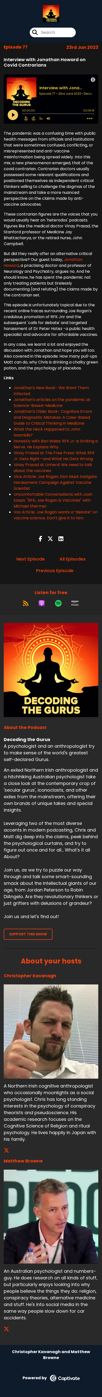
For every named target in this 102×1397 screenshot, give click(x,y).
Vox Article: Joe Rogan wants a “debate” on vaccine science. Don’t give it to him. (56, 515)
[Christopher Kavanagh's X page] (9, 1150)
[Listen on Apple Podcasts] (41, 603)
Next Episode (30, 559)
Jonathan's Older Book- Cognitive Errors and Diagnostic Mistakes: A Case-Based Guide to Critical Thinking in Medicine (53, 417)
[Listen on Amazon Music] (75, 603)
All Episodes (72, 559)
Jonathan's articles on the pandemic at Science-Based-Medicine (52, 402)
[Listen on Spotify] (58, 603)
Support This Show (28, 934)
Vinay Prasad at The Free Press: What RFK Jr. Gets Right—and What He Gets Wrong (54, 456)
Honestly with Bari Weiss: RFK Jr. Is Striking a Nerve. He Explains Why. (56, 444)
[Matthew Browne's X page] (9, 1329)
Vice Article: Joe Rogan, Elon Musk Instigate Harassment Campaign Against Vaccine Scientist (55, 482)
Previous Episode (55, 570)
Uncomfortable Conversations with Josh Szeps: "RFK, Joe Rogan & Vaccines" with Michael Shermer (53, 500)
